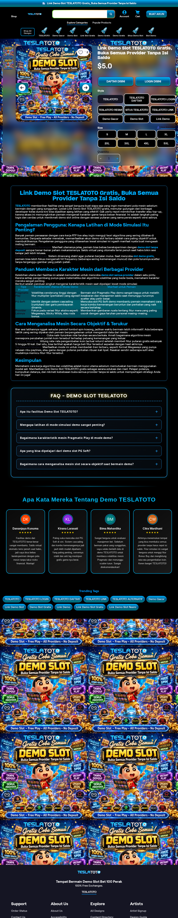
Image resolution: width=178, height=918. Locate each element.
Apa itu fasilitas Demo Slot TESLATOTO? (49, 411)
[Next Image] (85, 88)
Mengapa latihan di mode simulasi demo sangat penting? (62, 425)
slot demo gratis (143, 256)
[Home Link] (35, 14)
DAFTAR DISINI (116, 81)
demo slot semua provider (117, 275)
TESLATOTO (22, 205)
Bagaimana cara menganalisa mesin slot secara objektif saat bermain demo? (77, 464)
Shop (14, 16)
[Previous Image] (22, 88)
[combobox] (79, 14)
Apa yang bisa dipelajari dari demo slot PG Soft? (55, 451)
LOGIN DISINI (153, 81)
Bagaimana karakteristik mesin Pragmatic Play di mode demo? (66, 438)
